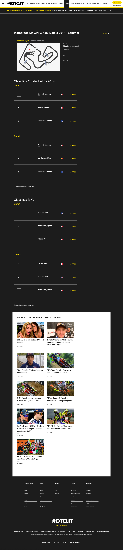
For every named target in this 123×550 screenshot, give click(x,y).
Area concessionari (117, 5)
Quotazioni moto (74, 496)
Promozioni (88, 503)
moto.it (56, 542)
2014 (110, 11)
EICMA (56, 487)
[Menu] (3, 3)
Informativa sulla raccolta (8, 549)
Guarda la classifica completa (24, 187)
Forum (26, 506)
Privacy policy (18, 531)
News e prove (29, 483)
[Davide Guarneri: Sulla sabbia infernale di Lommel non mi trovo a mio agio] (60, 330)
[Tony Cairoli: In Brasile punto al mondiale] (30, 360)
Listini (73, 483)
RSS (74, 531)
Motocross (42, 496)
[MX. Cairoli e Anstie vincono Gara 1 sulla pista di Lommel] (30, 388)
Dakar (41, 500)
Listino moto (73, 487)
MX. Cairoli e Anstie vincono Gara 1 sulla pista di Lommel (29, 399)
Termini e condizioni (32, 531)
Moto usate (88, 490)
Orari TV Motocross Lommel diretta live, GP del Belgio (29, 457)
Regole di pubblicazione (48, 531)
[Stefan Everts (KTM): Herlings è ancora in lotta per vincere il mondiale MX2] (30, 416)
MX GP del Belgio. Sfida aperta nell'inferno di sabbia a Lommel (60, 427)
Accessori (88, 496)
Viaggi (26, 500)
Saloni (57, 483)
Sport (42, 483)
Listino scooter (73, 490)
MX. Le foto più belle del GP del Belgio (30, 341)
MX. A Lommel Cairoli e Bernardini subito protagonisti (59, 399)
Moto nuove (88, 487)
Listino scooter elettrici (75, 493)
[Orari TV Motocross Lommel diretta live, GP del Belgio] (30, 447)
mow (64, 542)
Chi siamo (81, 531)
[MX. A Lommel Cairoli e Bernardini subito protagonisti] (60, 388)
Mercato (88, 483)
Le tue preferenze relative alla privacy (30, 549)
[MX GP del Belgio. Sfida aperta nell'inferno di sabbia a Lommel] (60, 416)
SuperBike (42, 493)
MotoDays (57, 493)
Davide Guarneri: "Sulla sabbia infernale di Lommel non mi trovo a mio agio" (60, 342)
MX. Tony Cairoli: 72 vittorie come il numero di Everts (59, 371)
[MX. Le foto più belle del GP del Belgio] (30, 330)
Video (26, 503)
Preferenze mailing (103, 531)
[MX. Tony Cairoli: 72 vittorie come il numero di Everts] (60, 360)
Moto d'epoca (88, 493)
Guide (26, 496)
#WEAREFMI (42, 506)
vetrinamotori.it (75, 542)
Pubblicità (61, 531)
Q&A (71, 503)
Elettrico (26, 493)
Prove (26, 490)
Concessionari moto (90, 500)
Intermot (57, 496)
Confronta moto (74, 506)
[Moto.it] (15, 3)
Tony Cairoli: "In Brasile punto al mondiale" (30, 371)
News (26, 487)
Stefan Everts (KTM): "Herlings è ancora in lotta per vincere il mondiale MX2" (30, 428)
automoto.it (46, 542)
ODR (69, 531)
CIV (40, 503)
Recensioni (73, 500)
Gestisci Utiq (90, 531)
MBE (56, 490)
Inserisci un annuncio (90, 506)
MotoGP (41, 490)
